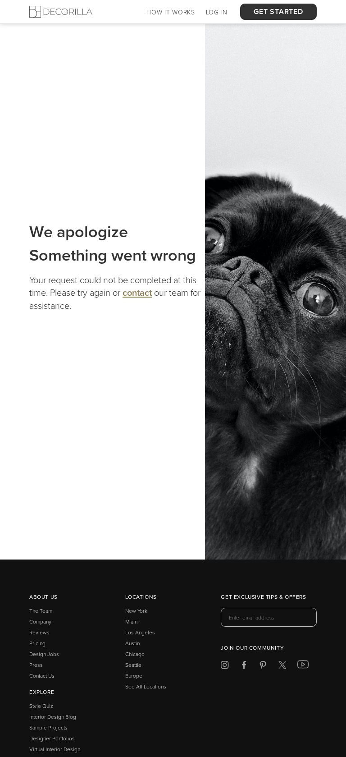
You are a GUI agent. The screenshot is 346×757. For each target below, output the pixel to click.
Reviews (39, 632)
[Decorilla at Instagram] (224, 666)
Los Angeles (140, 632)
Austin (132, 643)
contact (137, 292)
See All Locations (145, 686)
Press (36, 665)
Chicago (135, 654)
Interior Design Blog (52, 716)
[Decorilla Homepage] (60, 11)
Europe (133, 675)
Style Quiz (41, 706)
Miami (132, 621)
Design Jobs (44, 654)
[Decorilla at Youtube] (303, 666)
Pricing (37, 643)
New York (136, 611)
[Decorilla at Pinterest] (263, 666)
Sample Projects (48, 727)
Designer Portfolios (52, 738)
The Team (40, 611)
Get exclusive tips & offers (263, 597)
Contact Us (42, 675)
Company (40, 621)
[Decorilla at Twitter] (282, 666)
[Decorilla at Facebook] (244, 666)
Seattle (133, 665)
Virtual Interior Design (54, 749)
